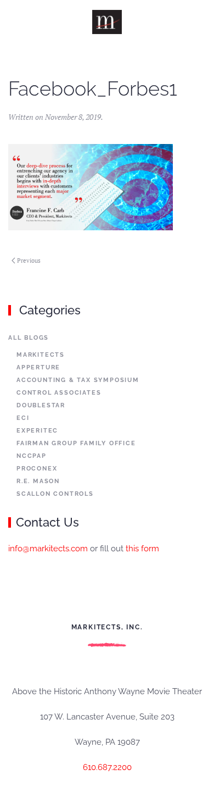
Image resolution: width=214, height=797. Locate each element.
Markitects (40, 354)
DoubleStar (40, 405)
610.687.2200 (107, 767)
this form (142, 549)
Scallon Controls (55, 493)
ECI (22, 418)
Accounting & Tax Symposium (77, 380)
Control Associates (58, 392)
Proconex (36, 468)
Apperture (38, 367)
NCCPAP (31, 456)
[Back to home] (107, 22)
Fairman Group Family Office (76, 443)
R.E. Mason (38, 481)
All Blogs (28, 337)
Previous (29, 260)
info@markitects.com (48, 549)
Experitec (37, 430)
